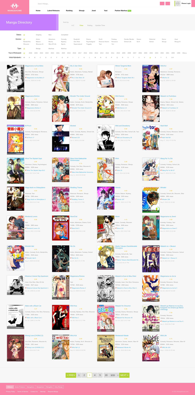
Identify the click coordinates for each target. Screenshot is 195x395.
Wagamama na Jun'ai (168, 276)
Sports (63, 44)
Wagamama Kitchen (32, 96)
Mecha (51, 41)
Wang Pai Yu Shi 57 (168, 170)
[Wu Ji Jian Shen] (60, 78)
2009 (123, 53)
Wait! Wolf (164, 126)
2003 (156, 53)
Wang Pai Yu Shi (166, 158)
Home (38, 10)
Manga (38, 48)
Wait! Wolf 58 (166, 137)
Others (184, 53)
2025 (36, 53)
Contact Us (34, 391)
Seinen (151, 41)
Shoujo (81, 10)
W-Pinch (28, 126)
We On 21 (75, 258)
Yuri (113, 44)
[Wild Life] (150, 348)
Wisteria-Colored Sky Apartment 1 (37, 288)
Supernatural (78, 44)
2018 (74, 53)
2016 (85, 53)
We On (72, 246)
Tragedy (89, 44)
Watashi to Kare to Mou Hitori (125, 276)
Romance (115, 41)
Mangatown (40, 387)
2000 (173, 53)
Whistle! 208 (166, 199)
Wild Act (163, 66)
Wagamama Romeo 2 (79, 288)
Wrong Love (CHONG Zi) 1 (35, 347)
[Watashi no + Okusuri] (150, 258)
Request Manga (53, 391)
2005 (145, 53)
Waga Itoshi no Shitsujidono (35, 187)
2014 (96, 53)
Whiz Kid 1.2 (76, 347)
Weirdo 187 (120, 199)
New (50, 35)
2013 (101, 53)
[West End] (60, 228)
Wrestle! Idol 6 (31, 258)
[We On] (60, 258)
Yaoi (105, 10)
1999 (178, 53)
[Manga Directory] (167, 3)
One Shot (77, 41)
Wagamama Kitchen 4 (34, 108)
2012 (107, 53)
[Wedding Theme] (60, 199)
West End (73, 216)
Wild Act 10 (165, 77)
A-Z (73, 25)
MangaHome (14, 7)
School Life (127, 41)
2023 (47, 53)
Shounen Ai (39, 44)
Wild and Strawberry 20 (124, 137)
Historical (152, 39)
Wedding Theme (76, 187)
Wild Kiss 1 (75, 317)
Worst (117, 216)
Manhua (63, 48)
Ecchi (100, 39)
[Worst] (105, 229)
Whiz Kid (73, 335)
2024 (41, 53)
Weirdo (117, 187)
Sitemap (42, 391)
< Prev (71, 375)
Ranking (69, 10)
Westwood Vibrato (121, 335)
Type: (19, 48)
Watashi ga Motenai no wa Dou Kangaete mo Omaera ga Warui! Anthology (171, 307)
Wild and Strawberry (122, 126)
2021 (58, 53)
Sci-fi (138, 41)
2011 (112, 53)
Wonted (73, 126)
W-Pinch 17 (30, 137)
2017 (79, 53)
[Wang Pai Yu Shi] (150, 169)
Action (38, 39)
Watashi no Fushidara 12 (170, 108)
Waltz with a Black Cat (33, 306)
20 (106, 375)
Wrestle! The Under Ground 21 (82, 108)
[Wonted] (60, 138)
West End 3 (75, 228)
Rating (89, 25)
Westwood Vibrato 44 (124, 347)
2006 (140, 53)
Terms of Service (22, 391)
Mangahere (30, 387)
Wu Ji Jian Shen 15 (78, 77)
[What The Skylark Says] (15, 171)
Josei (94, 10)
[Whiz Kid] (60, 347)
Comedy (64, 39)
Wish (117, 158)
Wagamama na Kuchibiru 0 (35, 77)
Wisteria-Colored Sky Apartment (36, 276)
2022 (52, 53)
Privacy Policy (10, 391)
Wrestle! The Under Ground (80, 96)
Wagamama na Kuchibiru (34, 66)
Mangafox (49, 387)
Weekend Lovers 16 (33, 228)
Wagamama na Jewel (168, 216)
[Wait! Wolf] (150, 137)
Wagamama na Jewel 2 (169, 228)
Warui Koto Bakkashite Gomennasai (78, 159)
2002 (162, 53)
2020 (63, 53)
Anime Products (20, 387)
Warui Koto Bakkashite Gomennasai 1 (84, 172)
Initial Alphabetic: (15, 57)
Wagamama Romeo (77, 276)
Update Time (100, 25)
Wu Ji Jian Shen (76, 66)
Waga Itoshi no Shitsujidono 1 (36, 199)
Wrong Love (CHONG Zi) (34, 335)
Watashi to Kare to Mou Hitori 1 (127, 288)
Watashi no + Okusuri (168, 246)
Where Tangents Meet (123, 66)
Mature (38, 41)
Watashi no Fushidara (168, 96)
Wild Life (163, 335)
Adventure (52, 39)
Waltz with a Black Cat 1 (34, 317)
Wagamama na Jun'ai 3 (169, 288)
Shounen (26, 44)
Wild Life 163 (166, 347)
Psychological (90, 41)
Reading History (193, 3)
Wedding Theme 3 (78, 199)
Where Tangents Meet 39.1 (125, 77)
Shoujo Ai (177, 41)
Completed (64, 35)
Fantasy (114, 39)
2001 (167, 53)
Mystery (63, 41)
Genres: (18, 39)
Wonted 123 (76, 137)
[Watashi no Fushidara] (150, 108)
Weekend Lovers (31, 216)
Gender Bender (129, 39)
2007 (134, 53)
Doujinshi (77, 39)
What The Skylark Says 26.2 (36, 170)
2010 (118, 53)
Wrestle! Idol (29, 246)
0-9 (172, 57)
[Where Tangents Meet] (105, 76)
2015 (90, 53)
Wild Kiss (73, 306)
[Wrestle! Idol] (15, 258)
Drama (88, 39)
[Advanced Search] (162, 3)
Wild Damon (119, 96)
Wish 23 (119, 170)
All (24, 35)
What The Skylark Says (33, 158)
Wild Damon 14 (122, 108)
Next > (124, 375)
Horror (164, 39)
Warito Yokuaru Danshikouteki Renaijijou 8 (130, 260)
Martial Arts (27, 41)
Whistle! (163, 187)
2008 (129, 53)
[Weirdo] (105, 198)
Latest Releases (53, 10)
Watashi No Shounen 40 (124, 317)
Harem (139, 39)
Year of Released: (14, 53)
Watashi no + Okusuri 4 (169, 258)
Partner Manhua (123, 10)
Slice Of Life (52, 44)
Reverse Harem (104, 41)
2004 (151, 53)
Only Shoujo (59, 387)
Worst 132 (120, 228)
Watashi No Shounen (123, 306)
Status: (18, 35)
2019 (68, 53)
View (81, 25)
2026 (30, 53)
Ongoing (38, 35)
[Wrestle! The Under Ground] (60, 108)
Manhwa (51, 48)
